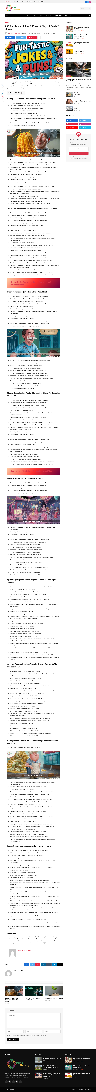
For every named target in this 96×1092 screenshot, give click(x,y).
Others (7, 22)
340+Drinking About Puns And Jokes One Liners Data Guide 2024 (82, 100)
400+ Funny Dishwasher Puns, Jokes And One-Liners (81, 35)
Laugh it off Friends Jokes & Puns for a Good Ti (30, 471)
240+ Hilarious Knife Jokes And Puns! (82, 107)
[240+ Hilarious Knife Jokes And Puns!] (69, 108)
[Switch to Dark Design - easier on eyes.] (89, 15)
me (51, 471)
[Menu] (7, 15)
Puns (33, 15)
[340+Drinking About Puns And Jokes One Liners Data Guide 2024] (69, 101)
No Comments (46, 33)
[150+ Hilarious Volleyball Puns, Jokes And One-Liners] (69, 51)
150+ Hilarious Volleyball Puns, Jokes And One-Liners (81, 50)
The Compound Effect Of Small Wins (54, 998)
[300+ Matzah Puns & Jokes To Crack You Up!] (69, 94)
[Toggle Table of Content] (22, 93)
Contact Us (80, 1089)
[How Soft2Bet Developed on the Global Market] (34, 991)
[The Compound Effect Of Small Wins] (54, 991)
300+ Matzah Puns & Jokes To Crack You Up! (81, 93)
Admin (68, 83)
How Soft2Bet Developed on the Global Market (32, 999)
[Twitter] (2, 89)
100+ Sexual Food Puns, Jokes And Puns (81, 28)
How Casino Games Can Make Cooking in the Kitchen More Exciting (12, 1000)
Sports (67, 15)
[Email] (2, 100)
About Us (74, 1089)
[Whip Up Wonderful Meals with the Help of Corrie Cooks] (78, 69)
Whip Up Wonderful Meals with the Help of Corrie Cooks (78, 80)
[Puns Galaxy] (13, 8)
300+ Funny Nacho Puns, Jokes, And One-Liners (82, 43)
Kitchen (48, 15)
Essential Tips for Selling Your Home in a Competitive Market (50, 1066)
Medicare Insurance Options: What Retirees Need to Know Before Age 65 (29, 1)
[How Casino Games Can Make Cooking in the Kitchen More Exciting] (14, 991)
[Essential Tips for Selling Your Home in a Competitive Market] (38, 1067)
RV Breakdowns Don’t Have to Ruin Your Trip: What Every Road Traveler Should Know (52, 1075)
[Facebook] (2, 85)
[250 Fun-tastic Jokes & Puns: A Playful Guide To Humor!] (34, 59)
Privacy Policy (79, 158)
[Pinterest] (2, 96)
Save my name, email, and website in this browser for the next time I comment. (27, 1035)
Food (40, 15)
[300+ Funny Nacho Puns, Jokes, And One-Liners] (69, 44)
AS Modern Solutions (14, 33)
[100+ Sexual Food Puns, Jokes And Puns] (69, 29)
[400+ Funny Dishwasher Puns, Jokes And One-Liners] (69, 36)
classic (9, 943)
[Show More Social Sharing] (39, 37)
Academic (58, 15)
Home (27, 15)
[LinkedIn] (2, 93)
